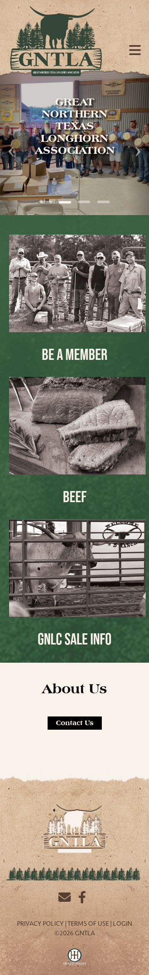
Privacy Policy (40, 923)
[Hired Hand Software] (74, 958)
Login (122, 923)
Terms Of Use (88, 923)
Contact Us (75, 723)
